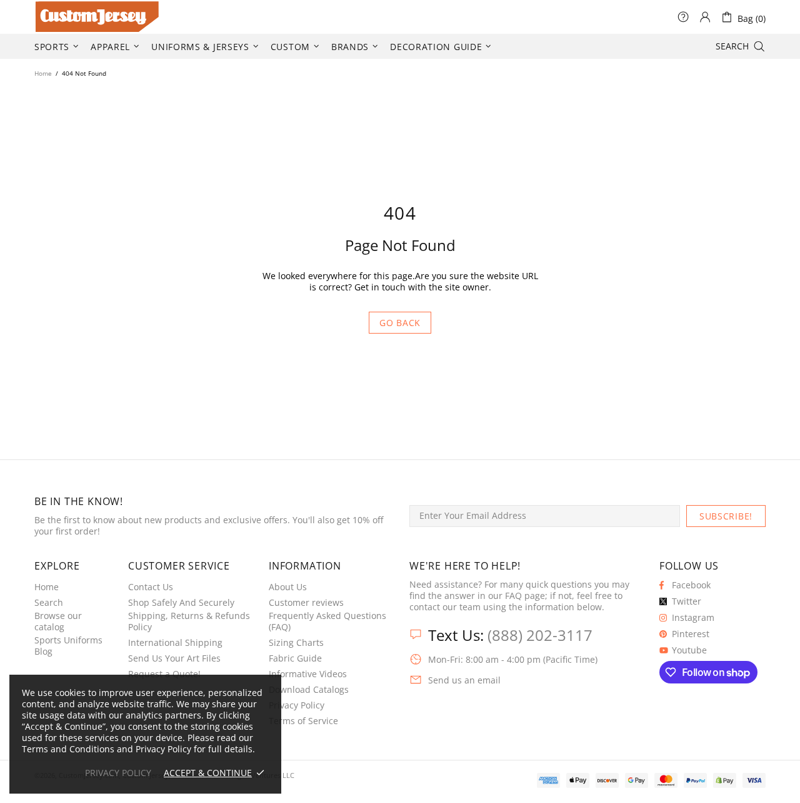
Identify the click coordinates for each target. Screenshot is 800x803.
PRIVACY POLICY (118, 773)
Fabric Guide (295, 658)
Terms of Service (303, 721)
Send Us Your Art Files (174, 658)
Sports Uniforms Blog (68, 646)
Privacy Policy (296, 705)
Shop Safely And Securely (181, 602)
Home (43, 73)
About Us (288, 587)
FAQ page (525, 595)
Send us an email (464, 680)
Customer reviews (306, 602)
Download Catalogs (309, 689)
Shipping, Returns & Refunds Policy (189, 621)
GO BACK (400, 323)
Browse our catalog (58, 621)
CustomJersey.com (50, 17)
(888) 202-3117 (540, 635)
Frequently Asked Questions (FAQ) (327, 621)
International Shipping (175, 642)
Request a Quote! (164, 674)
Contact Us (150, 587)
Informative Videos (308, 674)
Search (48, 602)
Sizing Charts (296, 642)
